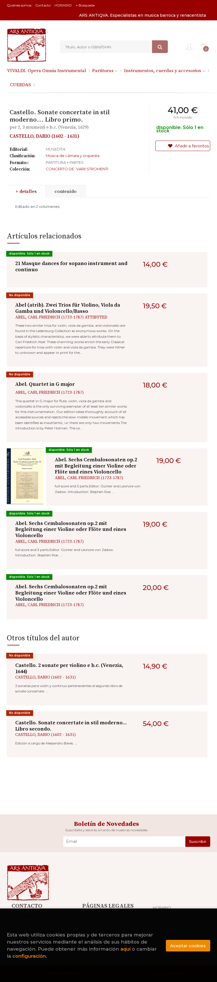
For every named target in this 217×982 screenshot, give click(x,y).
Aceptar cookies (188, 945)
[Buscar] (160, 46)
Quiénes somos (19, 5)
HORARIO (63, 5)
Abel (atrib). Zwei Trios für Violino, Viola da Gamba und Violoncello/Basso (67, 308)
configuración (29, 956)
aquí (125, 949)
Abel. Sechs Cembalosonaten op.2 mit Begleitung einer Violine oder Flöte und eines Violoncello (96, 465)
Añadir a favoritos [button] (191, 145)
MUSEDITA (55, 149)
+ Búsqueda (85, 5)
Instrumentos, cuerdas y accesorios (163, 71)
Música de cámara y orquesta (72, 155)
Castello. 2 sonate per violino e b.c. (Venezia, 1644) (69, 668)
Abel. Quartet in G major (45, 384)
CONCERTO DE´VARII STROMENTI (77, 169)
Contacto (43, 5)
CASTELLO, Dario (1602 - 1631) (44, 136)
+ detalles (26, 191)
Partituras (103, 71)
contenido (66, 191)
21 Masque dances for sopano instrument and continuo (71, 266)
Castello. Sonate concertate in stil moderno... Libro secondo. (71, 726)
